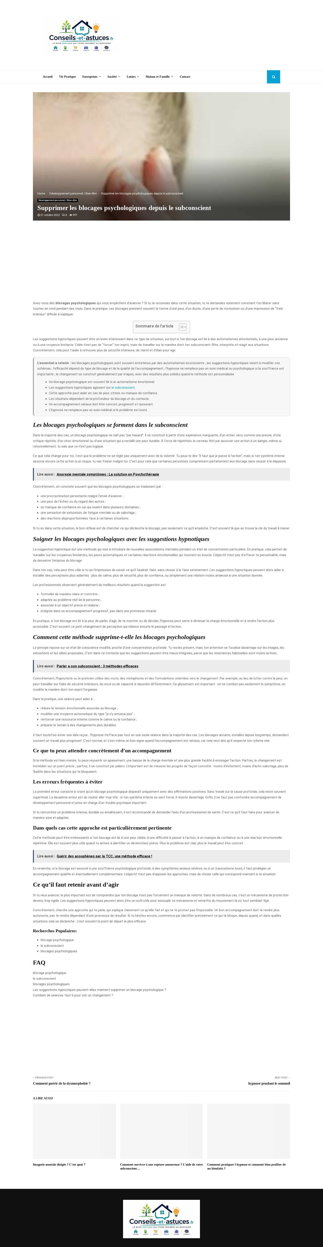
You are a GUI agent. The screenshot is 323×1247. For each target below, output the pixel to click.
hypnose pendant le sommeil (269, 1083)
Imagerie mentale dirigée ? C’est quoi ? (59, 1164)
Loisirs (131, 76)
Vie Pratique (67, 76)
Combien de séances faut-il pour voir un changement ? (73, 995)
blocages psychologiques (51, 984)
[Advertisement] (200, 35)
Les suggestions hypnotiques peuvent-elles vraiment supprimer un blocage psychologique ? (99, 990)
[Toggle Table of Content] (180, 327)
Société (112, 76)
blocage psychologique (49, 973)
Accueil (48, 76)
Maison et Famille (158, 76)
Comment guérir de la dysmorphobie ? (62, 1083)
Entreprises (89, 76)
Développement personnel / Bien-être (57, 200)
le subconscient (123, 388)
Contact (185, 76)
